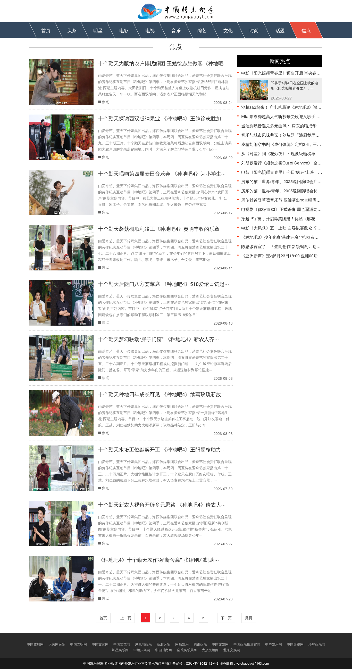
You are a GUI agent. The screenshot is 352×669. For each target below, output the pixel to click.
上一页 (125, 617)
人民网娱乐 (56, 644)
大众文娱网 (210, 650)
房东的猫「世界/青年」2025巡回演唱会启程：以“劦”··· (290, 181)
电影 (124, 30)
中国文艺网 (121, 644)
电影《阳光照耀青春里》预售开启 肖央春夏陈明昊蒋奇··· (292, 73)
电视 (150, 30)
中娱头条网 (141, 650)
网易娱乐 (182, 644)
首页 (46, 30)
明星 (98, 30)
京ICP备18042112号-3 (202, 663)
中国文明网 (78, 644)
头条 (72, 30)
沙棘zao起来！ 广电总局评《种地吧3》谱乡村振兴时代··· (293, 107)
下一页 (226, 617)
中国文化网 (100, 644)
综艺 (202, 30)
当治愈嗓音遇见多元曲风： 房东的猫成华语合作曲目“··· (291, 126)
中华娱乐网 (273, 644)
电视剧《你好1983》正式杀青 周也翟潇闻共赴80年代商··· (293, 209)
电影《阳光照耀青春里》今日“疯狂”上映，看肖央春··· (289, 172)
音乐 (176, 30)
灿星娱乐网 (120, 650)
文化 (228, 30)
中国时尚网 (163, 650)
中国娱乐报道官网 (246, 644)
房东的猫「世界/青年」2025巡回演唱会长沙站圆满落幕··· (293, 191)
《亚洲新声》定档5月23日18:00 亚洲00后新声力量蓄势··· (293, 256)
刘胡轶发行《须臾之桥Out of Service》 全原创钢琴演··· (291, 163)
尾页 (248, 617)
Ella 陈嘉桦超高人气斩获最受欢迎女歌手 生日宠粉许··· (290, 116)
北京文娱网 (231, 650)
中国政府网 (35, 644)
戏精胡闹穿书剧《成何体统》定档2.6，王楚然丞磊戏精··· (293, 144)
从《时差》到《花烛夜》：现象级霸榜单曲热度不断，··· (292, 153)
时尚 (254, 30)
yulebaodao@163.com (252, 663)
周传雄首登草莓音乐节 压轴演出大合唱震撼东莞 (285, 200)
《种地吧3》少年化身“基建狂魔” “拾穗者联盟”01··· (286, 237)
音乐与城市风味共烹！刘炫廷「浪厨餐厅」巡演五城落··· (292, 135)
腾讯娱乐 (200, 644)
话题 (280, 30)
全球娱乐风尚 (187, 650)
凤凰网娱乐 (143, 644)
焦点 (306, 30)
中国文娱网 (220, 644)
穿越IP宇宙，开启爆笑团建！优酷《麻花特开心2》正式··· (293, 218)
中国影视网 (295, 644)
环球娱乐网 (316, 644)
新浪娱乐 (163, 644)
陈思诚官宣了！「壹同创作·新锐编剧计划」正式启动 (289, 246)
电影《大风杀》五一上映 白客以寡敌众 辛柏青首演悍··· (291, 228)
